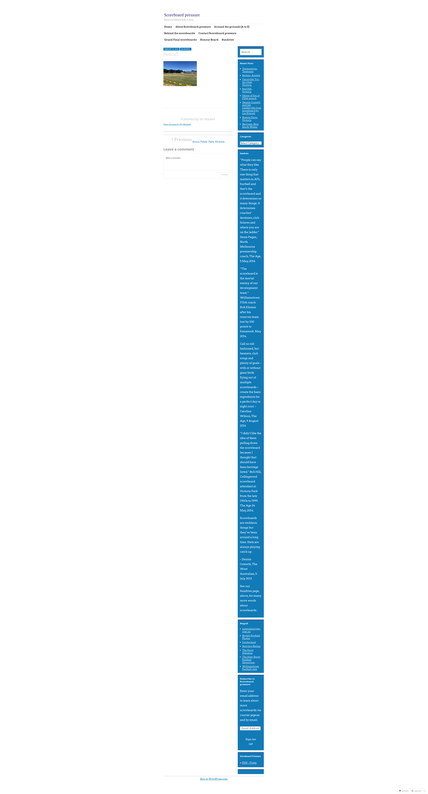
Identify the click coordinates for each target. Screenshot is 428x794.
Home (168, 26)
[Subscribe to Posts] (241, 762)
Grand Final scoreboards (180, 39)
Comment (224, 175)
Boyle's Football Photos (251, 637)
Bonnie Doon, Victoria (250, 119)
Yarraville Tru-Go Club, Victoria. (251, 82)
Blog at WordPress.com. (214, 778)
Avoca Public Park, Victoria (199, 140)
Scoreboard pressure (182, 15)
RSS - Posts (249, 762)
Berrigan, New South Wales (250, 125)
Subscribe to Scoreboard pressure (247, 682)
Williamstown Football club (250, 668)
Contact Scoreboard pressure (217, 33)
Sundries (228, 39)
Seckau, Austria (251, 75)
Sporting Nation (251, 646)
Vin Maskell (185, 49)
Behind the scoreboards (179, 33)
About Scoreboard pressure (193, 26)
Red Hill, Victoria (247, 90)
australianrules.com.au (251, 630)
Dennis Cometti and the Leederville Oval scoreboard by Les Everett (251, 108)
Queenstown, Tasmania (250, 70)
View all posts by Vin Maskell (177, 124)
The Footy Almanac (248, 651)
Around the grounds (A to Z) (231, 26)
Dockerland (249, 642)
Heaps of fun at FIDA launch (251, 97)
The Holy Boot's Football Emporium (251, 659)
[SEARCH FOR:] (251, 52)
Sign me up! (251, 741)
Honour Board (209, 39)
